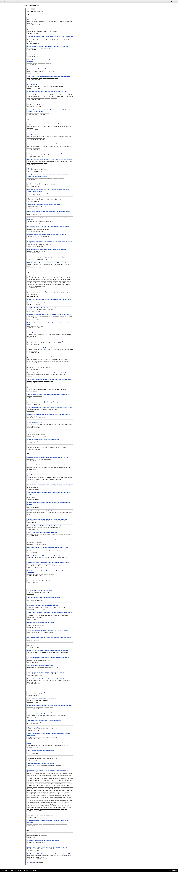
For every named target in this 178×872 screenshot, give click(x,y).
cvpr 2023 (29, 535)
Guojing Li (49, 660)
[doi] (42, 24)
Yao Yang (57, 212)
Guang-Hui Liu (48, 782)
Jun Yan (29, 798)
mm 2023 (29, 499)
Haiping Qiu (56, 402)
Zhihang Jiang (51, 212)
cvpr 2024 (29, 352)
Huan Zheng (30, 279)
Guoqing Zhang (30, 857)
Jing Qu (36, 782)
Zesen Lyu (29, 212)
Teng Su (54, 264)
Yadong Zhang (64, 778)
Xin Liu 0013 (30, 126)
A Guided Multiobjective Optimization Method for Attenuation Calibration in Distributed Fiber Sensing (49, 386)
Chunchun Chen (56, 94)
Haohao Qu (55, 178)
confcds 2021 (30, 817)
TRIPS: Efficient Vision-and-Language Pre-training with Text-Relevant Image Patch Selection (49, 637)
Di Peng (64, 804)
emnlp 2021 (29, 730)
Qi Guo (28, 309)
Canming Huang (37, 722)
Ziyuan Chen (35, 785)
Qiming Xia (33, 257)
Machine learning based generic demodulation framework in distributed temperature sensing (49, 379)
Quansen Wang (37, 367)
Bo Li (28, 48)
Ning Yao (68, 39)
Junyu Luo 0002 (48, 94)
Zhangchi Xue (36, 86)
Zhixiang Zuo (47, 802)
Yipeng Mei (44, 264)
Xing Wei (62, 94)
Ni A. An (52, 809)
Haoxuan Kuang (30, 178)
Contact (7, 870)
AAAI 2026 (29, 33)
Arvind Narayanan (65, 477)
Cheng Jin (44, 758)
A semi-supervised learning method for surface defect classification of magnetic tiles (47, 643)
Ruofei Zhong (51, 257)
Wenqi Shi (62, 264)
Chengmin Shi (51, 778)
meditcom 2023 (30, 559)
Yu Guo (31, 128)
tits (28, 259)
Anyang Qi (35, 146)
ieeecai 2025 (30, 237)
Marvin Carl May (64, 359)
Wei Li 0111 (64, 292)
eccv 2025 (29, 287)
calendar (13, 1)
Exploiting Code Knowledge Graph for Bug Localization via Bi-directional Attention (47, 847)
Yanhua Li (50, 667)
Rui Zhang (38, 615)
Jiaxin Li (40, 31)
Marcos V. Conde (31, 277)
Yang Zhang (35, 758)
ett (27, 717)
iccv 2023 (29, 489)
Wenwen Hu (30, 169)
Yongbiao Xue (30, 773)
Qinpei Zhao (46, 707)
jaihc (28, 843)
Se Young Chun (33, 282)
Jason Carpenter (48, 316)
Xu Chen (42, 790)
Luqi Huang (57, 785)
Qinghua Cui (47, 809)
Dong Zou (62, 775)
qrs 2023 (29, 582)
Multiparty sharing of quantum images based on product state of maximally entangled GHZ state (49, 323)
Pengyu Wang (50, 787)
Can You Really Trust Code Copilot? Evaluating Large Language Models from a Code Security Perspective (49, 218)
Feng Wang (40, 389)
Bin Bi (61, 485)
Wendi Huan (55, 788)
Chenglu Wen (66, 257)
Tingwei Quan (33, 682)
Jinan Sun (47, 824)
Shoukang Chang (31, 467)
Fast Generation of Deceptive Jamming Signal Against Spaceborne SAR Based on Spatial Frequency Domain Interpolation (48, 658)
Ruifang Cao (44, 787)
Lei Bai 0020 (47, 98)
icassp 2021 (30, 766)
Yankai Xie (40, 527)
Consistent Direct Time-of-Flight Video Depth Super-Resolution (42, 532)
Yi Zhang (50, 550)
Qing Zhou (33, 797)
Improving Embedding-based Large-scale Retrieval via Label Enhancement (45, 727)
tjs (27, 575)
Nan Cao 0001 (54, 31)
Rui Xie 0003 (30, 592)
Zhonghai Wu (34, 98)
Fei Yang (32, 782)
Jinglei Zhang (30, 848)
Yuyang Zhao (48, 785)
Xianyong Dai (30, 21)
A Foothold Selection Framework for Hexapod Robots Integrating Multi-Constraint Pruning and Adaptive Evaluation (49, 19)
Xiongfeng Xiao (44, 447)
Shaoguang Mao (51, 447)
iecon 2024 (29, 382)
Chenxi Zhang (40, 707)
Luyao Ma (29, 745)
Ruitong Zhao (37, 154)
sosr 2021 (29, 760)
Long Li (44, 71)
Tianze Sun (45, 550)
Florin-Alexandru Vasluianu (41, 277)
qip (28, 171)
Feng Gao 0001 (33, 805)
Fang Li (63, 39)
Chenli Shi (35, 389)
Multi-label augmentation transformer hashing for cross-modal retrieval (44, 103)
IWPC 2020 (29, 850)
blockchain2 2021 (31, 708)
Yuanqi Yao (59, 279)
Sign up (176, 1)
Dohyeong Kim (47, 282)
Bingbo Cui (43, 434)
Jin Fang (59, 292)
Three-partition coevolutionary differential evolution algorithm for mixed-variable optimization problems (49, 300)
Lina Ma (57, 775)
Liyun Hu (61, 565)
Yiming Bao (36, 773)
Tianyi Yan (43, 279)
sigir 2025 (29, 208)
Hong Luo (59, 798)
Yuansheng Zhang (46, 783)
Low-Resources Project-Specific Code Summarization (40, 590)
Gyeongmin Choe (48, 534)
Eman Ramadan (40, 477)
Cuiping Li (29, 776)
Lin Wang (39, 737)
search (17, 1)
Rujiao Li (31, 780)
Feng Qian (36, 625)
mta (28, 417)
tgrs (28, 662)
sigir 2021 (29, 747)
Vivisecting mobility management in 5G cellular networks (40, 622)
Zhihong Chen (48, 244)
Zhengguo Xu (50, 381)
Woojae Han (55, 281)
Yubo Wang (60, 282)
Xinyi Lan (33, 580)
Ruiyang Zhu (55, 316)
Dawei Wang (42, 815)
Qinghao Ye (45, 342)
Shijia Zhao (42, 424)
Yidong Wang (39, 309)
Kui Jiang (65, 279)
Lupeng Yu (51, 607)
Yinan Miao (36, 113)
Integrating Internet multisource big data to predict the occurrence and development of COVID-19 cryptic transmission (49, 613)
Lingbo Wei (57, 527)
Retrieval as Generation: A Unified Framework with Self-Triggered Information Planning (47, 46)
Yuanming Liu (53, 798)
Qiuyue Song (56, 615)
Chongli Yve (51, 284)
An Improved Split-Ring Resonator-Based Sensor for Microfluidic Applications (45, 672)
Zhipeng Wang (45, 580)
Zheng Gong (40, 776)
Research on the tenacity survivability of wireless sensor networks (43, 840)
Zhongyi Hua (69, 783)
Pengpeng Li (30, 39)
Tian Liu (37, 667)
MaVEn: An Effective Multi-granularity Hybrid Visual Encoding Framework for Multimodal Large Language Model (49, 332)
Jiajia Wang (38, 800)
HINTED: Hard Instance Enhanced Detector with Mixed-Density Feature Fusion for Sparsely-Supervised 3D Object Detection (49, 421)
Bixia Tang (58, 790)
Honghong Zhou (42, 793)
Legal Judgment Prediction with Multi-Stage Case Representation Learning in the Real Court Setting (49, 742)
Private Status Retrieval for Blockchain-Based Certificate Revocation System (45, 525)
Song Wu (52, 792)
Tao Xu (47, 39)
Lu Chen (49, 680)
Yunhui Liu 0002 (68, 94)
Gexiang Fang (40, 48)
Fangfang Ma (36, 660)
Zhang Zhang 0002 (43, 773)
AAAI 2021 (29, 723)
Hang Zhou (29, 680)
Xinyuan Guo (36, 126)
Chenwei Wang (51, 807)
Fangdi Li (45, 212)
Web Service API (21, 870)
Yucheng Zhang (62, 715)
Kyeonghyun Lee (62, 281)
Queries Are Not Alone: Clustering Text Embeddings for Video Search (43, 204)
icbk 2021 (29, 753)
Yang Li (51, 39)
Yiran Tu (29, 804)
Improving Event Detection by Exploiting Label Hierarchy (40, 763)
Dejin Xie (38, 402)
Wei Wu (63, 765)
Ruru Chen (57, 783)
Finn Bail (46, 359)
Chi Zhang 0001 (51, 527)
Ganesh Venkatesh (64, 512)
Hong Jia (42, 652)
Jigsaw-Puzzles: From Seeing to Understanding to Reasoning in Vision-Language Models (48, 211)
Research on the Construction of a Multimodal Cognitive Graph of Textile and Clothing (47, 579)
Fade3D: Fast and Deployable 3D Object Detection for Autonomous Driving (45, 256)
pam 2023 (29, 480)
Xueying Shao (30, 793)
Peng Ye (29, 580)
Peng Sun (56, 21)
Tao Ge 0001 (58, 447)
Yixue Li (32, 775)
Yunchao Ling (57, 787)
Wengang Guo (30, 693)
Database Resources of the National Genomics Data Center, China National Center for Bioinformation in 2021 (47, 771)
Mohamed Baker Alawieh (32, 835)
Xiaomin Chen (50, 793)
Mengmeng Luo (63, 467)
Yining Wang (35, 71)
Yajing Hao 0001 (36, 795)
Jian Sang (58, 795)
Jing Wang (39, 673)
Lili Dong (63, 790)
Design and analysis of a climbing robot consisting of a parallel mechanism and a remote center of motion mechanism (50, 242)
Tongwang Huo (34, 244)
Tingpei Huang (49, 715)
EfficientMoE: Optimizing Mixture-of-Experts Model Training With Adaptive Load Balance (48, 262)
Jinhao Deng (30, 292)
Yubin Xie (45, 807)
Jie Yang (67, 96)
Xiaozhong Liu (47, 745)
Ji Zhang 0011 (63, 334)
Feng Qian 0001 (67, 316)
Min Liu (45, 467)
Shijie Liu (45, 680)
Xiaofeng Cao (36, 184)
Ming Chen (56, 792)
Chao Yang (29, 550)
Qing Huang (59, 680)
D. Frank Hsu (46, 236)
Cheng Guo (64, 284)
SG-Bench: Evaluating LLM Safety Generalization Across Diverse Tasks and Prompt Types (48, 394)
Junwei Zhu (34, 776)
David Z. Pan (45, 835)
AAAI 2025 (29, 186)
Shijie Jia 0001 (60, 136)
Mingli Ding (38, 842)
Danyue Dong (53, 855)
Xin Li (64, 797)
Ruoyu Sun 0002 (43, 667)
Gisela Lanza (46, 361)
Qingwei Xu (29, 787)
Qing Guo (51, 184)
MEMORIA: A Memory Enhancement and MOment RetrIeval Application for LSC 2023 (47, 519)
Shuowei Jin (61, 316)
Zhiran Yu (29, 104)
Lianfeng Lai (48, 63)
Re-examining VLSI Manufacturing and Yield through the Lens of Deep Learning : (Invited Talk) (49, 833)
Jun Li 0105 (61, 178)
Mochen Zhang (40, 778)
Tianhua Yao (50, 615)
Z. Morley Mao (30, 625)
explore (8, 1)
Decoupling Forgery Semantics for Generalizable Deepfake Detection (43, 439)
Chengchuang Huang (36, 264)
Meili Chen (46, 776)
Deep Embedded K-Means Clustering (36, 692)
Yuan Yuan (49, 374)
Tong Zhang (38, 765)
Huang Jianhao (30, 286)
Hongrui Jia (36, 334)
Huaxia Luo (29, 795)
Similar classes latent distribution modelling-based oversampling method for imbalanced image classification (50, 571)
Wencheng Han (36, 279)
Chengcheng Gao (31, 615)
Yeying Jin (34, 199)
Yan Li (38, 607)
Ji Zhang (69, 349)
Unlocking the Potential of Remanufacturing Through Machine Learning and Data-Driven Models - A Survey (48, 357)
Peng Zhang (43, 795)
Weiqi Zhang (41, 782)
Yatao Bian (45, 96)
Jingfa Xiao (61, 780)
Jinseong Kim (41, 282)
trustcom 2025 (30, 149)
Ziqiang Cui (39, 206)
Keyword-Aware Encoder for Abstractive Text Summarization (41, 698)
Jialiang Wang (55, 534)
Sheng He (35, 787)
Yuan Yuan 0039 (50, 199)
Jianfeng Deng (30, 154)
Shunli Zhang (55, 374)
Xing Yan (63, 787)
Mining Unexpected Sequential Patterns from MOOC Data (40, 750)
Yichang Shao (43, 251)
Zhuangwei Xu (56, 389)
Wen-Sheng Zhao (54, 673)
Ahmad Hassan (30, 316)
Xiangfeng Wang (46, 798)
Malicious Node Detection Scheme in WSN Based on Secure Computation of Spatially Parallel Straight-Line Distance (49, 133)
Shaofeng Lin (47, 805)
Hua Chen (52, 780)
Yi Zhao (48, 800)
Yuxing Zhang (36, 96)
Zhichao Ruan (30, 527)
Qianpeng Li (63, 783)
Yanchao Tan (57, 359)
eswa (28, 106)
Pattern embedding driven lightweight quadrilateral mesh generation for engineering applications (47, 60)
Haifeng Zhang (30, 113)
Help (15, 870)
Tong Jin (45, 778)
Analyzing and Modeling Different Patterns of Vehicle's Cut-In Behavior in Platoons (47, 249)
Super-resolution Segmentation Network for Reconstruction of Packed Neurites (46, 678)
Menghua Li (68, 797)
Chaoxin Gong (41, 244)
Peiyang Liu (29, 71)
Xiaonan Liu (39, 783)
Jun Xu (41, 96)
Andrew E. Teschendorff (40, 857)
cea (28, 404)
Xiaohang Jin (50, 389)
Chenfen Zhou (69, 785)
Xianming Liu (35, 281)
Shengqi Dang (30, 31)
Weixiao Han (62, 607)
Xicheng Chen (36, 39)
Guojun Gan (30, 302)
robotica (29, 194)
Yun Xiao (66, 802)
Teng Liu (53, 805)
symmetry (29, 129)
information (29, 156)
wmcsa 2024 (30, 319)
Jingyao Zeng (36, 780)
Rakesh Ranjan (60, 277)
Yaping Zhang (45, 797)
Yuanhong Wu (30, 236)
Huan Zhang (50, 467)
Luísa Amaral (38, 520)
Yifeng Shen (30, 229)
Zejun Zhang (41, 557)
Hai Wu (37, 257)
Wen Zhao (43, 367)
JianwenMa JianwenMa (51, 161)
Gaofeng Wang (46, 673)
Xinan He (33, 440)
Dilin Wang (39, 512)
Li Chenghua (42, 286)
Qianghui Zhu (59, 797)
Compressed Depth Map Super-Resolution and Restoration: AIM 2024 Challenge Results (48, 276)
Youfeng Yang (40, 326)
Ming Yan (58, 334)
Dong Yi (36, 617)
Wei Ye (66, 21)
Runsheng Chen (45, 775)
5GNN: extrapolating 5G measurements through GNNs (40, 665)
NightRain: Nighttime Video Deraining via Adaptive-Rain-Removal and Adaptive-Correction (48, 372)
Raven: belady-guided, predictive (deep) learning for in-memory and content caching (47, 630)
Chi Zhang (65, 282)
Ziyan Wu (49, 758)
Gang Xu (66, 136)
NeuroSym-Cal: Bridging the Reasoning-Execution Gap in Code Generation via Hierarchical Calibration (48, 68)
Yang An (34, 447)
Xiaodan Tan (33, 807)
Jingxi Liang (36, 700)
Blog (27, 870)
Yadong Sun (30, 409)
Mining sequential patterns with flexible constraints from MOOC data (43, 597)
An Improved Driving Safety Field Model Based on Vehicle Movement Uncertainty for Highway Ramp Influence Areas (49, 431)
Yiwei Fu (29, 161)
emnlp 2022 (29, 640)
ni (27, 683)
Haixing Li (45, 527)
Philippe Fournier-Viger (43, 599)
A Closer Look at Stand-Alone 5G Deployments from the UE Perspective (44, 555)
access (28, 24)
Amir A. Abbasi (40, 802)
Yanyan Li (36, 793)
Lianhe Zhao (32, 800)
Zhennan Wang (38, 798)
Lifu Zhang (49, 264)
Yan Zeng (29, 264)
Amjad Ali (66, 800)
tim (28, 391)
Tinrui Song (43, 800)
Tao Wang (46, 607)
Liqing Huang (57, 467)
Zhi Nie (48, 795)
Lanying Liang (47, 126)
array (28, 43)
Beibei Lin (29, 199)
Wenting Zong (35, 788)
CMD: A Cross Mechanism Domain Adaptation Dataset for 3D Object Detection (45, 291)
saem (28, 544)
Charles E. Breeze (39, 855)
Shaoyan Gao (33, 469)
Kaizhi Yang (29, 660)
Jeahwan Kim (54, 282)
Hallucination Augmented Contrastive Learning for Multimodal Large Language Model (47, 347)
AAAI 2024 (29, 344)
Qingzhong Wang (69, 787)
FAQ (30, 870)
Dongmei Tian (67, 775)
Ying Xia (51, 565)
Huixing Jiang (59, 765)
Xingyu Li (60, 361)
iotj (28, 139)
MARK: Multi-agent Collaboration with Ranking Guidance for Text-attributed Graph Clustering (49, 159)
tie (27, 114)
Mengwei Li (62, 776)
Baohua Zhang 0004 (40, 138)
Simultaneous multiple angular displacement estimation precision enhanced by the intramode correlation (49, 465)
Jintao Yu (29, 842)
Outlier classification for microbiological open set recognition (42, 401)
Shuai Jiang (46, 780)
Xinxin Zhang (60, 802)
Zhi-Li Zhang (36, 317)
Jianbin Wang (50, 21)
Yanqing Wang (46, 792)
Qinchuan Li (46, 113)
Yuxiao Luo (40, 221)
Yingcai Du (69, 284)
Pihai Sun (55, 279)
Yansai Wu (31, 284)
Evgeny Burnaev (42, 281)
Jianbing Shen (49, 279)
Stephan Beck (46, 855)
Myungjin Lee (59, 479)
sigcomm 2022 (30, 627)
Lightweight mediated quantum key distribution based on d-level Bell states (45, 168)
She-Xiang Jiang (36, 169)
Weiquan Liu (65, 652)
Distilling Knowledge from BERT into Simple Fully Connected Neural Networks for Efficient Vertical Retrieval (48, 734)
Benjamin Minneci (52, 477)
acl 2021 (29, 825)
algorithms (29, 362)
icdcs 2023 (29, 460)
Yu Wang (42, 409)
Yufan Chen (38, 580)
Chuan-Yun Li (57, 809)
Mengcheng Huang (39, 284)
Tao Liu (28, 645)
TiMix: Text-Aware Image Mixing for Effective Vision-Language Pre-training (45, 341)
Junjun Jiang (49, 281)
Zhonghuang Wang (31, 792)
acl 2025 (29, 164)
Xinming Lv (52, 652)
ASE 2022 (29, 594)
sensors (29, 675)
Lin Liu (53, 782)
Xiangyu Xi (48, 728)
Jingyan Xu (40, 236)
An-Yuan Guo (58, 805)
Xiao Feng (56, 607)
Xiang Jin (41, 193)
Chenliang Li (51, 485)
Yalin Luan (37, 434)
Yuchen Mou (34, 94)
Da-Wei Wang (34, 673)
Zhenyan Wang (30, 617)
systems (29, 436)
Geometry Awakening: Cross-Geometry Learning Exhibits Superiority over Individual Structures (49, 407)
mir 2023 (29, 522)
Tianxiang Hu (36, 592)
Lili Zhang (69, 793)
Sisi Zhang (53, 790)
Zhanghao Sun (30, 534)
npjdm (28, 619)
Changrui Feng (33, 783)
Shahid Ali (62, 800)
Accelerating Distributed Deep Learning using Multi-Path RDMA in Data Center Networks (48, 756)
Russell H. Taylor (55, 512)
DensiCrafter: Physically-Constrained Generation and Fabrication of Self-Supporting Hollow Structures (49, 29)
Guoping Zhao (38, 775)
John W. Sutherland (53, 361)
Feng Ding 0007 (39, 440)
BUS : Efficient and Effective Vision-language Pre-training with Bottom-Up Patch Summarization (50, 484)
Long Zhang (35, 824)
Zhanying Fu (47, 652)
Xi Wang (40, 78)
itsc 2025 (29, 252)
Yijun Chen (54, 680)
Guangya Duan (32, 778)
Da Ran (41, 660)
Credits (11, 870)
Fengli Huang (36, 550)
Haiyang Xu (41, 334)
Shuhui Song (52, 775)
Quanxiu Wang (45, 765)
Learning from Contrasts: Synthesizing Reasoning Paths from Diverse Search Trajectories (48, 76)
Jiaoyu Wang (43, 402)
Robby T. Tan (58, 199)
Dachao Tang (37, 809)
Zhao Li (52, 783)
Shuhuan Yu (53, 795)
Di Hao (65, 793)
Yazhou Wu (29, 41)
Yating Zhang (35, 745)
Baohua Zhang (64, 126)
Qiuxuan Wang (45, 178)
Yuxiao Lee (29, 184)
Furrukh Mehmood (55, 800)
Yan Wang (53, 302)
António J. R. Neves (55, 520)
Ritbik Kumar (40, 359)
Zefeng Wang (37, 790)
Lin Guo (37, 715)
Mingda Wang (33, 48)
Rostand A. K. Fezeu (31, 477)
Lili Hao (41, 780)
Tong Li (37, 815)
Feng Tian (46, 632)
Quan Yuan (59, 161)
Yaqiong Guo (39, 542)
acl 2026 (29, 49)
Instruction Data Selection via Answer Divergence (39, 53)
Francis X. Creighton (46, 512)
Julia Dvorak (51, 359)
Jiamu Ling (29, 381)
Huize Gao (35, 136)
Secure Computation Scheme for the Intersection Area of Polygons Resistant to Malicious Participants (48, 143)
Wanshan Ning (41, 805)
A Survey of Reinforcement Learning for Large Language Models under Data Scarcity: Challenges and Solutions (47, 92)
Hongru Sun (30, 96)
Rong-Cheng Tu (65, 161)
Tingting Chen (47, 790)
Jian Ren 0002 (54, 802)
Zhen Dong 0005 (43, 257)
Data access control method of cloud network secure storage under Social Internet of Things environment (49, 540)
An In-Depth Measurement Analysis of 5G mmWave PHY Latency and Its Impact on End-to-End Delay (49, 475)
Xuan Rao (41, 467)
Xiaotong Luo (64, 809)
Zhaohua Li (63, 795)
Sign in (172, 1)
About (3, 870)
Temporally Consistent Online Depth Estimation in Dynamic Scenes (43, 510)
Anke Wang (51, 776)
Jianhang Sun (58, 284)
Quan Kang (60, 793)
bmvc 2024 (29, 442)
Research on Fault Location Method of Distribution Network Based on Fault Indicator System (49, 814)
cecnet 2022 (30, 653)
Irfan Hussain (34, 802)
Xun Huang (43, 292)
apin (28, 600)
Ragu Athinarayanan (37, 361)
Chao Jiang (29, 785)
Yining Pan (29, 402)
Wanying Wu (40, 804)
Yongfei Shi (29, 652)
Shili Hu (29, 707)
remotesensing (30, 609)
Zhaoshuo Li (30, 512)
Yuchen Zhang (57, 126)
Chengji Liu (46, 284)
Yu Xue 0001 (34, 804)
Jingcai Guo (41, 184)
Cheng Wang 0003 (59, 257)
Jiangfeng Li (34, 707)
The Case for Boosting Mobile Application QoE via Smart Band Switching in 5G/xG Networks (49, 314)
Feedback (35, 870)
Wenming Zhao (51, 773)
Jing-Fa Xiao (58, 773)
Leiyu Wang (33, 309)
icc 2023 (29, 529)
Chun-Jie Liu (58, 807)
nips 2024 (29, 337)
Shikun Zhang (46, 48)
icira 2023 (29, 552)
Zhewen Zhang (69, 790)
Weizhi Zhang (40, 807)
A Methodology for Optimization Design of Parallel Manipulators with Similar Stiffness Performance (47, 548)
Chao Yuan (44, 31)
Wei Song (29, 751)
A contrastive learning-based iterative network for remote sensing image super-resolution (48, 414)
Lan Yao (42, 809)
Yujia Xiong (67, 792)
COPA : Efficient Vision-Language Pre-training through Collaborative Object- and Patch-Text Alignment (49, 493)
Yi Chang (55, 184)
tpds (28, 267)
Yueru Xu (33, 251)
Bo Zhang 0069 (40, 98)
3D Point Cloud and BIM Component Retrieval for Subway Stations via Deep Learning (47, 650)
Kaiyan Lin (36, 693)
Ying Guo (33, 565)
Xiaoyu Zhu (52, 824)
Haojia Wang (43, 39)
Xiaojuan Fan (30, 790)
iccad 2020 (29, 837)
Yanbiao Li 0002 (37, 21)
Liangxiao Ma (65, 855)
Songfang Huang (34, 487)
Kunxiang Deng (38, 178)
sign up (32, 862)
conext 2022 (30, 634)
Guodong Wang (52, 797)
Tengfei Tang (36, 229)
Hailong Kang (39, 792)
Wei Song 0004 (30, 599)
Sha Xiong (56, 565)
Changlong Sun (58, 745)
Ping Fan (43, 169)
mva (28, 647)
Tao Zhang (66, 780)
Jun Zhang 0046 (46, 229)
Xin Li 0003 (54, 292)
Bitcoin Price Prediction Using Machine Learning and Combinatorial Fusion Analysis (47, 234)
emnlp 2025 (29, 214)
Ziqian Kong (35, 381)
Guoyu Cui (33, 815)
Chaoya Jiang (30, 334)
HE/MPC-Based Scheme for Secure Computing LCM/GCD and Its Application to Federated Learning (48, 123)
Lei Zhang (34, 104)
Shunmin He (64, 773)
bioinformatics (30, 858)
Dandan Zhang (35, 212)
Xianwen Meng (59, 804)
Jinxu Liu (43, 63)
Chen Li (33, 798)
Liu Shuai (36, 286)
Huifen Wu (29, 542)
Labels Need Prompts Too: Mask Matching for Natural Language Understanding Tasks (47, 366)
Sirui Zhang (60, 788)
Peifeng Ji (46, 804)
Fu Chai (36, 31)
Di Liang (44, 78)
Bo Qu (37, 652)
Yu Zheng (55, 793)
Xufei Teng (67, 776)
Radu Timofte (68, 277)
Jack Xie (58, 477)
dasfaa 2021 (30, 702)
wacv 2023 (29, 515)
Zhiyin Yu (29, 94)
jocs (28, 64)
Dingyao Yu (29, 447)
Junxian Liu (29, 63)
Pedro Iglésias (63, 520)
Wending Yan (40, 199)
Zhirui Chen (35, 78)
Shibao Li (29, 715)
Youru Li (41, 71)
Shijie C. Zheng (30, 855)
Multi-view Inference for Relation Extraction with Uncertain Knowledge (44, 720)
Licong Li (29, 193)
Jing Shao (61, 86)
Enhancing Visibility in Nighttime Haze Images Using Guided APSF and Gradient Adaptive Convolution (48, 503)
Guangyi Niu (63, 782)
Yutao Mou (29, 86)
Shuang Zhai (39, 797)
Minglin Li (35, 63)
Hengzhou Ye (36, 302)
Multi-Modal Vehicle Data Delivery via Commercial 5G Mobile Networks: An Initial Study (47, 457)
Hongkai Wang (50, 402)
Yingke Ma (57, 776)
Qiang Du (29, 788)
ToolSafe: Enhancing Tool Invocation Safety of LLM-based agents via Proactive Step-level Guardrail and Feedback (48, 83)
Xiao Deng (35, 221)
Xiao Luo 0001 (54, 98)
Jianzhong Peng (49, 815)
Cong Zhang (61, 21)
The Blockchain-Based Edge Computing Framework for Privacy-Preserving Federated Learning (49, 705)
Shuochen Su (62, 534)
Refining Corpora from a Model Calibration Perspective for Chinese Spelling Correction (47, 446)
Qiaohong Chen (46, 193)
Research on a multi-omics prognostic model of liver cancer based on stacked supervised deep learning (50, 37)
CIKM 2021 (29, 738)
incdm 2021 (29, 695)
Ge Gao (31, 809)
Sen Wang (39, 728)
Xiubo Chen (37, 148)
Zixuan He (40, 381)
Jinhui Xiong (50, 277)
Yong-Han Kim (30, 359)
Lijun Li (40, 86)
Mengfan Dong (52, 334)
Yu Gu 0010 (32, 138)
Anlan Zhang (41, 316)
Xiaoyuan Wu (65, 798)
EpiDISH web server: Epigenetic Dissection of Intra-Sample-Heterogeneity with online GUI (48, 853)
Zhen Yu (34, 842)
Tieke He (62, 96)
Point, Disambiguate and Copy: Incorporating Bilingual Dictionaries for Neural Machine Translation (48, 821)
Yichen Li (37, 251)
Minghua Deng (44, 163)
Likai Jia (55, 136)
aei (28, 179)
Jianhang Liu (42, 715)
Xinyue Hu (29, 632)
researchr (3, 1)
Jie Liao (35, 607)
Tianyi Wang (41, 745)
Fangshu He (41, 785)
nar (28, 810)
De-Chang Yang (64, 807)
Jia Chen (59, 39)
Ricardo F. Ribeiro (31, 520)
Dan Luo (41, 126)
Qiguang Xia (66, 788)
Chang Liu (62, 792)
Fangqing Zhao (52, 804)
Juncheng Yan (41, 94)
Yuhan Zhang (46, 848)
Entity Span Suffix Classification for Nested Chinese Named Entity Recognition (46, 153)
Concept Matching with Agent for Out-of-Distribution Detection (42, 182)
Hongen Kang (42, 788)
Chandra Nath (66, 361)
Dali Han (56, 780)
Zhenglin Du (57, 778)
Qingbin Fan (30, 607)
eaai (28, 304)
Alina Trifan (48, 520)
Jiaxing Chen (49, 349)
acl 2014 (29, 311)
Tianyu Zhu (58, 855)
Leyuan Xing (48, 424)
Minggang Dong (43, 302)
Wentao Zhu (44, 21)
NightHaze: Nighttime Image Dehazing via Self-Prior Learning (41, 198)
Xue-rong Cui (56, 715)
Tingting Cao (35, 680)
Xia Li (69, 802)
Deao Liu (45, 416)
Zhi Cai (48, 71)
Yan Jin (53, 785)
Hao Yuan (64, 805)
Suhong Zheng (47, 154)
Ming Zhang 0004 (52, 96)
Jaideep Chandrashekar (50, 479)
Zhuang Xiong (48, 788)
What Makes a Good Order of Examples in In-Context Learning (42, 307)
